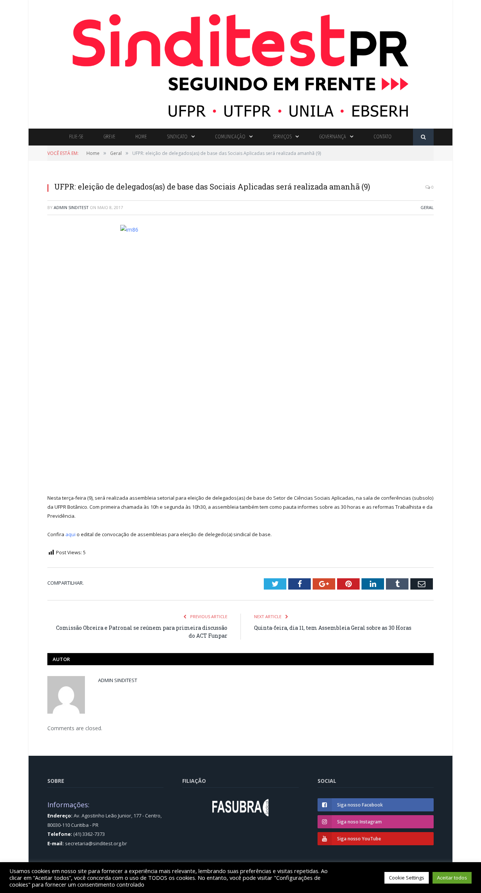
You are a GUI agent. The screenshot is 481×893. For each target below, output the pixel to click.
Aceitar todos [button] (452, 877)
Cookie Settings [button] (406, 877)
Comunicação (230, 136)
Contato (383, 136)
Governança (332, 136)
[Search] (423, 137)
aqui (70, 534)
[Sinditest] (240, 62)
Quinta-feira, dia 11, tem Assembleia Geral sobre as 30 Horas (332, 627)
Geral (427, 207)
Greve (109, 136)
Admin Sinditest (71, 207)
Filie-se (76, 136)
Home (141, 136)
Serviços (282, 136)
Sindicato (177, 136)
